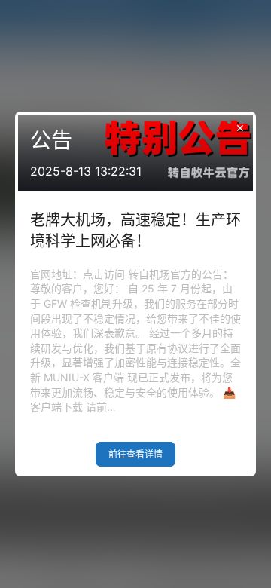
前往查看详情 (135, 454)
